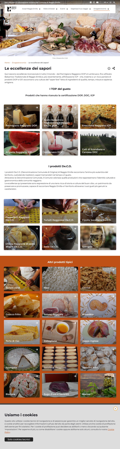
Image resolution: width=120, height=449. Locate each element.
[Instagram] (94, 2)
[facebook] (91, 2)
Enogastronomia (19, 63)
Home (7, 63)
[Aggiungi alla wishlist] (109, 68)
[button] (106, 2)
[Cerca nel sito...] (114, 2)
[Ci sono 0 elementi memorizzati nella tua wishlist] (110, 2)
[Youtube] (97, 2)
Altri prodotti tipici (60, 262)
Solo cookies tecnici (19, 439)
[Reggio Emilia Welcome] (12, 9)
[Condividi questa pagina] (113, 68)
